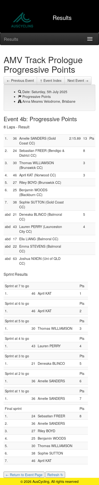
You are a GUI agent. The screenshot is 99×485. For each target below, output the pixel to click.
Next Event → (78, 80)
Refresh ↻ (55, 474)
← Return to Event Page (24, 474)
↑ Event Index (51, 80)
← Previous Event (20, 80)
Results (11, 39)
